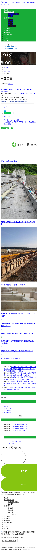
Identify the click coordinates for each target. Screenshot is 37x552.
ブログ (6, 36)
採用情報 (7, 30)
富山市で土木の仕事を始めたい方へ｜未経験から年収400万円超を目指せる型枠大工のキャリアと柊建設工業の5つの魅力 (20, 369)
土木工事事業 (12, 26)
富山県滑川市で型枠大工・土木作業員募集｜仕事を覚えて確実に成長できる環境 (20, 374)
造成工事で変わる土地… (20, 428)
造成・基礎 (11, 443)
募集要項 (7, 32)
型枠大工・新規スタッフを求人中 (24, 93)
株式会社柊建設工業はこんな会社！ (14, 285)
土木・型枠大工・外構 (14, 441)
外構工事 (10, 22)
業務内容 (7, 18)
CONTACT (7, 51)
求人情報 (7, 412)
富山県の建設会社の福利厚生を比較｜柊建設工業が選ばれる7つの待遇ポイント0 (20, 378)
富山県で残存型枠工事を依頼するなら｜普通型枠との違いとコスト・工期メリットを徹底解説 (20, 383)
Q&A (6, 406)
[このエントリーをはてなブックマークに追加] (5, 111)
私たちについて (9, 12)
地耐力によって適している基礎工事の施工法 (17, 351)
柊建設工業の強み (13, 14)
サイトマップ (8, 40)
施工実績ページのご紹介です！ (12, 358)
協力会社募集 (8, 34)
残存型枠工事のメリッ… (20, 426)
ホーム (6, 10)
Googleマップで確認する (9, 541)
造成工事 (10, 24)
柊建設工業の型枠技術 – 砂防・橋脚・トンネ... (18, 333)
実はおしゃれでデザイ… (20, 430)
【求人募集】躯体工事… (20, 424)
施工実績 (7, 28)
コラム (6, 38)
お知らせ (10, 84)
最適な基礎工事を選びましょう (12, 161)
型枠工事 (10, 20)
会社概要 (10, 16)
